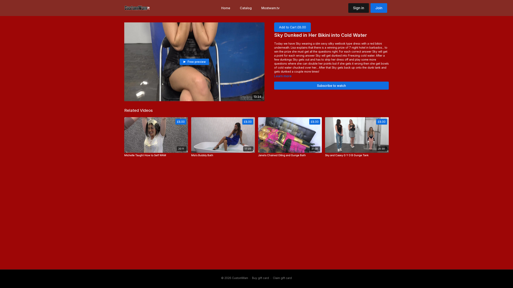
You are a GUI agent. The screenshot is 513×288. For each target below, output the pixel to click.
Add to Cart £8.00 (292, 27)
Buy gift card (260, 278)
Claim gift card (282, 278)
